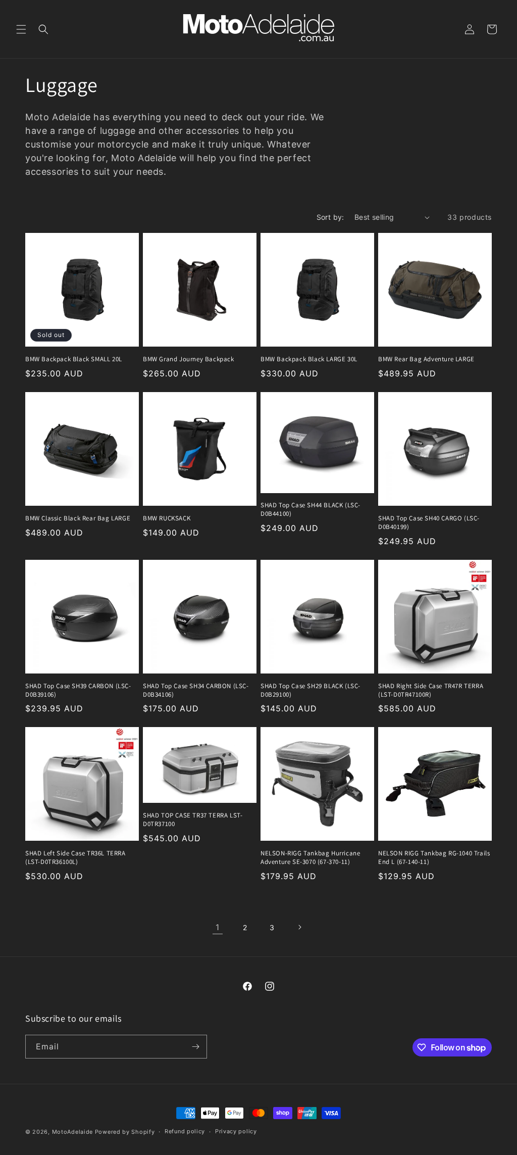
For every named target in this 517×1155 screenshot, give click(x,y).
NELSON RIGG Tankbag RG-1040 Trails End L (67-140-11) (434, 857)
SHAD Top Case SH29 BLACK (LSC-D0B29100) (310, 690)
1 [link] (218, 927)
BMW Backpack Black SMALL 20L (73, 359)
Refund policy (185, 1131)
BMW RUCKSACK (166, 518)
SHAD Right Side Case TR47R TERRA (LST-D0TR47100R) (430, 690)
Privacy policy (236, 1131)
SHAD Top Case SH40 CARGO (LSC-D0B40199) (429, 522)
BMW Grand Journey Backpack (188, 359)
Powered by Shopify (125, 1131)
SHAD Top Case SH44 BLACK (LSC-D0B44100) (310, 509)
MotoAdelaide (72, 1131)
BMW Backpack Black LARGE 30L (309, 359)
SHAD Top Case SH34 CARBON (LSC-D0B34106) (196, 690)
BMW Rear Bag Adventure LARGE (426, 359)
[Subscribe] (195, 1046)
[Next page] (299, 927)
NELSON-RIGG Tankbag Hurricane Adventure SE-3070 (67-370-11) (310, 857)
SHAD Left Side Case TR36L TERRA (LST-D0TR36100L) (75, 857)
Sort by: (330, 217)
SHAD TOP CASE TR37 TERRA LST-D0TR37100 (192, 819)
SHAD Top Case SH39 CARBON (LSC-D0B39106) (78, 690)
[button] (21, 29)
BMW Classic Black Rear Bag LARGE (77, 518)
